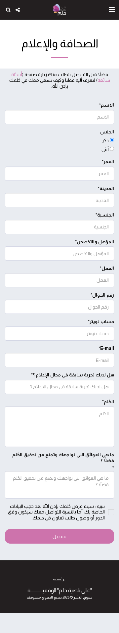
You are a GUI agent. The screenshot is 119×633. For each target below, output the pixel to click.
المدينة (106, 188)
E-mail (107, 348)
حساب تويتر (102, 321)
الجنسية (105, 215)
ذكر (105, 140)
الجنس (107, 131)
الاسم (107, 105)
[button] (111, 10)
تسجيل (59, 536)
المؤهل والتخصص (95, 241)
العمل (107, 268)
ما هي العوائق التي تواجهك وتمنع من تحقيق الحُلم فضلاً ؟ (63, 457)
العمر (108, 161)
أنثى (105, 149)
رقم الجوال (103, 295)
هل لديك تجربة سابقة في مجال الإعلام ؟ (73, 374)
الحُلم (109, 401)
